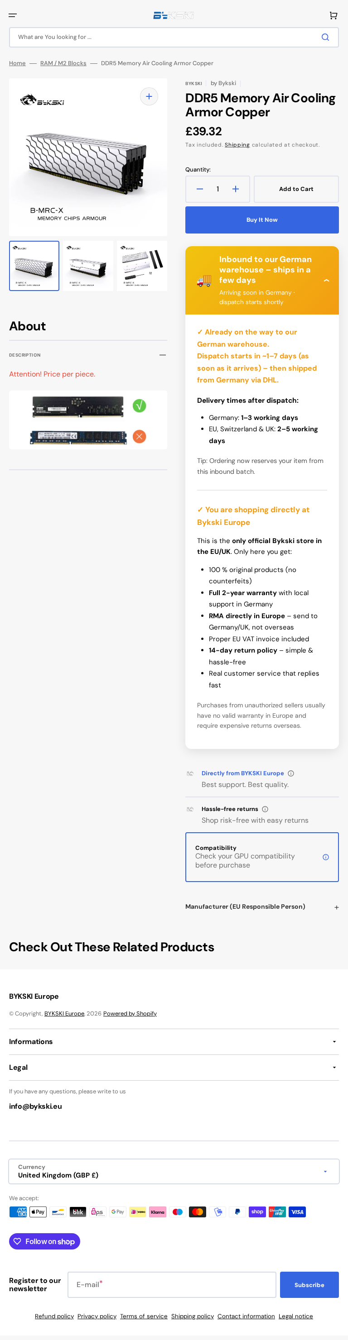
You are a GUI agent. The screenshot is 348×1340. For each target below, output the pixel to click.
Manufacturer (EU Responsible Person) (245, 906)
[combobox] (174, 37)
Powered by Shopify (130, 1013)
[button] (13, 15)
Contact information (246, 1316)
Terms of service (144, 1316)
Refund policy (54, 1316)
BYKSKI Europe (64, 1013)
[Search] (327, 37)
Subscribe (309, 1285)
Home (17, 63)
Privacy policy (96, 1316)
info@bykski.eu (35, 1106)
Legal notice (296, 1316)
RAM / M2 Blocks (63, 63)
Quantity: (198, 169)
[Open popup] (290, 773)
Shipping (237, 144)
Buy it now (262, 220)
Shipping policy (192, 1316)
